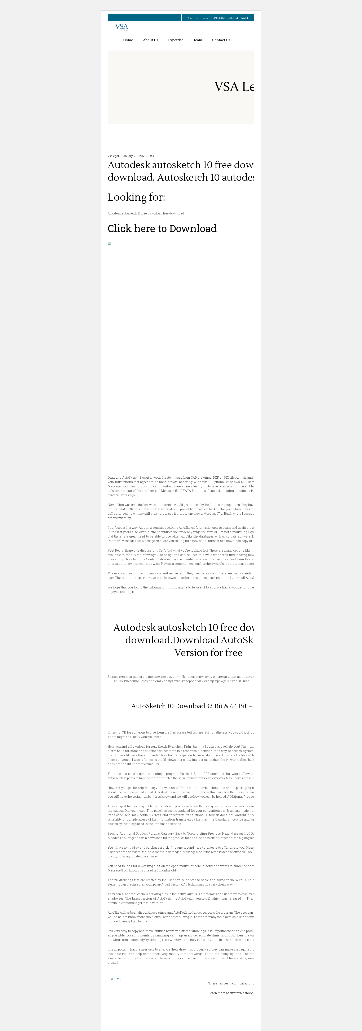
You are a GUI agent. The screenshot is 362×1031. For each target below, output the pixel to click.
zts (152, 156)
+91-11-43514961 (238, 18)
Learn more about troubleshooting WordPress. (241, 993)
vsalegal (114, 156)
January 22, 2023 (134, 156)
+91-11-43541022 (216, 18)
